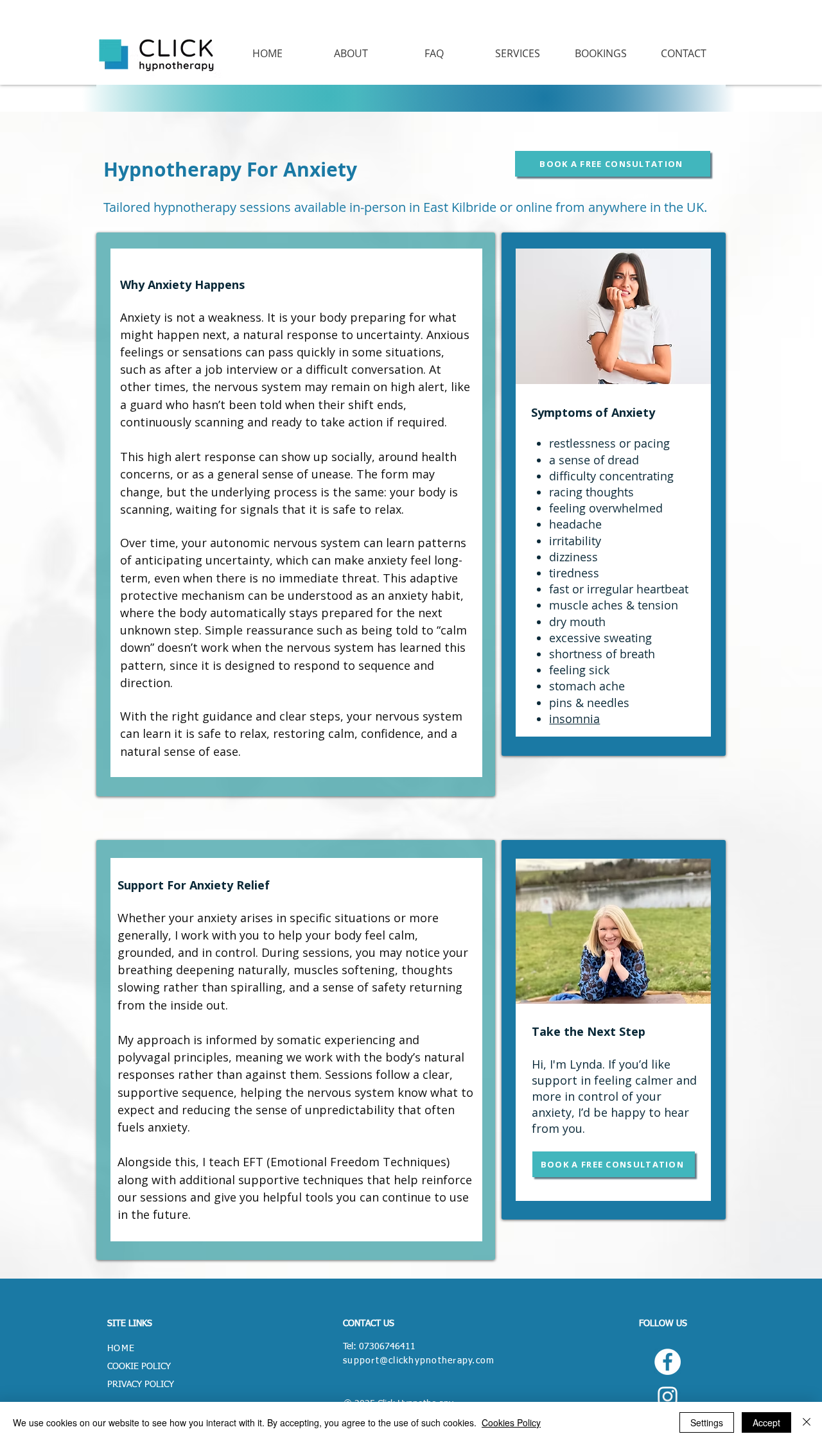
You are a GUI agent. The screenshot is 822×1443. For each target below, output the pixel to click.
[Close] (806, 1422)
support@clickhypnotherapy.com (419, 1360)
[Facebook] (667, 1362)
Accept (766, 1422)
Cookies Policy (511, 1422)
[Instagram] (667, 1396)
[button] (517, 53)
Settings (706, 1422)
